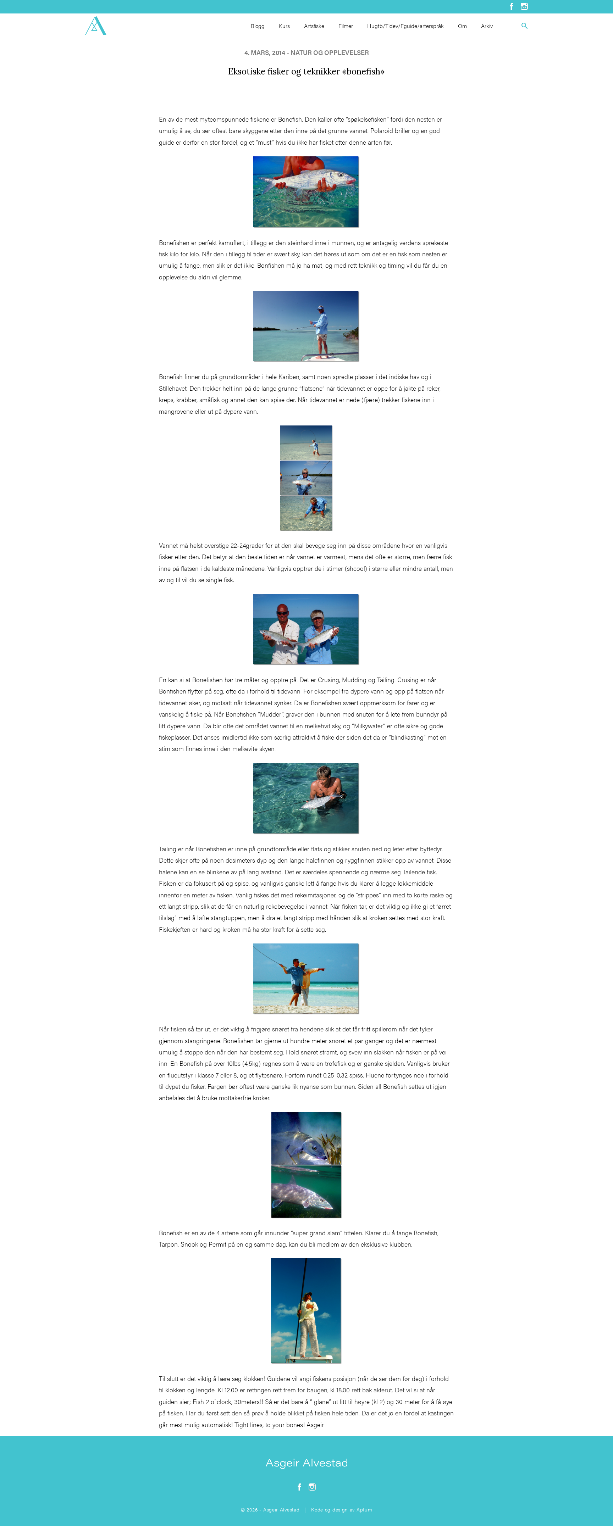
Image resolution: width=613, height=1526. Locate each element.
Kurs (284, 26)
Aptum (364, 1509)
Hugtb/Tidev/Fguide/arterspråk (405, 26)
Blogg (258, 26)
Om (462, 26)
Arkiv (487, 26)
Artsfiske (314, 26)
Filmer (345, 26)
